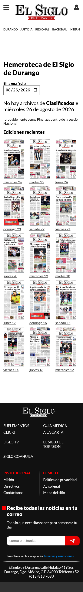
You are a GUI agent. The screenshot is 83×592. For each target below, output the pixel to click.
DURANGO (10, 29)
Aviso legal (51, 486)
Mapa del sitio (54, 492)
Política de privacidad (60, 479)
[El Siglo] (38, 421)
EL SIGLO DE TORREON (53, 444)
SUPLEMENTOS (16, 426)
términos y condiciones (59, 556)
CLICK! (9, 432)
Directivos (11, 486)
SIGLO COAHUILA (18, 456)
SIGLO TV (11, 442)
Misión (8, 479)
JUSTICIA (26, 29)
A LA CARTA (53, 432)
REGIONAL (42, 29)
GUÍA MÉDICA (55, 426)
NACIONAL (59, 29)
